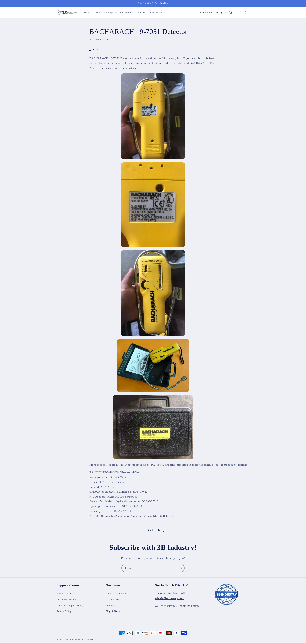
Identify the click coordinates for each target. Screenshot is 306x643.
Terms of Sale (64, 593)
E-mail (145, 68)
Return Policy (64, 611)
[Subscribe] (180, 568)
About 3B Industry (116, 593)
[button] (105, 12)
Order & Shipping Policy (70, 605)
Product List (112, 599)
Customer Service (66, 599)
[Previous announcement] (57, 3)
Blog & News (113, 611)
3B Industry (69, 639)
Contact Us (112, 605)
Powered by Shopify (84, 639)
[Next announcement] (248, 3)
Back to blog (155, 530)
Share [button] (96, 49)
